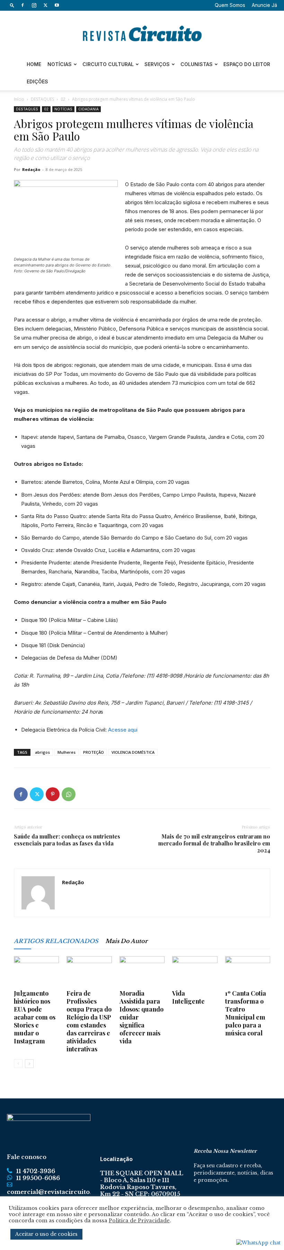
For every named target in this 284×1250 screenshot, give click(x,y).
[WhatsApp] (69, 794)
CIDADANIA (88, 109)
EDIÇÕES (37, 81)
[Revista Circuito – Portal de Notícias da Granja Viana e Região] (142, 33)
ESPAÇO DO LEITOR (246, 64)
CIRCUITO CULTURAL (108, 64)
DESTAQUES (42, 99)
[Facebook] (22, 5)
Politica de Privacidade (139, 1220)
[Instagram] (34, 5)
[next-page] (29, 1063)
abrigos (42, 752)
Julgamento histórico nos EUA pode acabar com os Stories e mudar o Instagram (34, 1017)
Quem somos (230, 5)
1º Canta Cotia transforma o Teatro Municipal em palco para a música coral (245, 1013)
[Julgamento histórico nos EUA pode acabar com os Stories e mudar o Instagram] (36, 971)
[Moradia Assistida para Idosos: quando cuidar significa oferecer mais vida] (142, 971)
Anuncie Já (264, 5)
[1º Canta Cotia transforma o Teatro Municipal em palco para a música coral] (247, 971)
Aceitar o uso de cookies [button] (46, 1234)
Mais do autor (126, 940)
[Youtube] (57, 5)
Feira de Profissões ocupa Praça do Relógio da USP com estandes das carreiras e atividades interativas (89, 1021)
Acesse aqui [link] (122, 729)
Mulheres (66, 752)
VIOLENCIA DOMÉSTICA (133, 752)
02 (63, 99)
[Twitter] (45, 5)
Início (19, 99)
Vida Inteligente (188, 997)
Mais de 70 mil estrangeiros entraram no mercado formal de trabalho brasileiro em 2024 (214, 843)
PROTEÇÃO (93, 752)
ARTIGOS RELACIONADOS (56, 940)
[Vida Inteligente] (194, 971)
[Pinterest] (53, 794)
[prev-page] (18, 1063)
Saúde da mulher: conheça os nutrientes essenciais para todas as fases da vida (67, 840)
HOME (34, 64)
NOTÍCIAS (59, 64)
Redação (31, 169)
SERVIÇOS (157, 64)
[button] (12, 5)
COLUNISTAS (196, 64)
